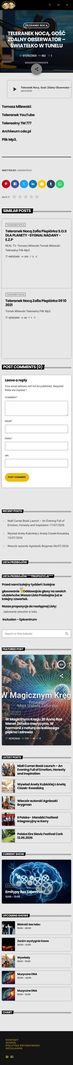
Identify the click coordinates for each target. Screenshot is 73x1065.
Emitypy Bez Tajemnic (23, 891)
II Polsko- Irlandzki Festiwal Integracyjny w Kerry (37, 819)
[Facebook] (11, 1057)
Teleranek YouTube (18, 114)
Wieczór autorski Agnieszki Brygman (30, 546)
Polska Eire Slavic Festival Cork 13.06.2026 (40, 836)
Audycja (12, 885)
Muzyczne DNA (27, 974)
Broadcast (13, 712)
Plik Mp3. (9, 139)
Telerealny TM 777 (16, 123)
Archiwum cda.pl (16, 131)
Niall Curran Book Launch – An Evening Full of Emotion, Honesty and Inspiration (41, 770)
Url (7, 455)
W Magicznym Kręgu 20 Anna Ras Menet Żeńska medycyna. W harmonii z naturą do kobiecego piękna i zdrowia (33, 726)
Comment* (11, 397)
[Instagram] (7, 1057)
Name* (9, 421)
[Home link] (8, 5)
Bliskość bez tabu (28, 924)
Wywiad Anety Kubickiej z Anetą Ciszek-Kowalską (38, 533)
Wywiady (23, 957)
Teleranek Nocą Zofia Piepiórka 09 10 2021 (35, 303)
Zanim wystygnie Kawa (33, 941)
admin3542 (24, 170)
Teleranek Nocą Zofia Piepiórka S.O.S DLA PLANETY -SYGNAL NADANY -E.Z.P (36, 235)
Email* (9, 438)
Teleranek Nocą (36, 25)
